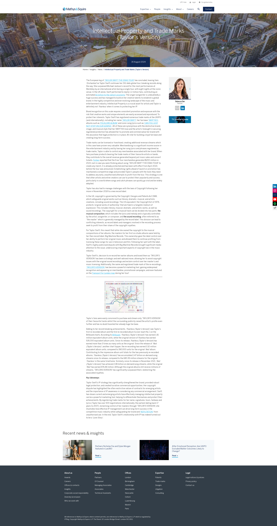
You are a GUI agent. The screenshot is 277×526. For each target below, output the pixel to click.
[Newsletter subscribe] (275, 208)
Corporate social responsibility (76, 493)
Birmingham (130, 481)
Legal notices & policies (195, 477)
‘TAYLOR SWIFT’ (129, 120)
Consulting (159, 493)
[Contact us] (275, 195)
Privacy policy (191, 481)
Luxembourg (130, 501)
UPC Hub (183, 2)
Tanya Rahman (180, 101)
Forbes (96, 160)
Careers (190, 9)
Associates (99, 489)
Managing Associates (103, 485)
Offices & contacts (71, 485)
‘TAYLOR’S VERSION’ (95, 267)
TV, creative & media (180, 119)
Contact (208, 9)
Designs (158, 485)
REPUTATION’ (147, 412)
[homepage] (75, 9)
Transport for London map (103, 273)
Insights (67, 489)
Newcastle (129, 493)
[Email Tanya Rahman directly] (177, 108)
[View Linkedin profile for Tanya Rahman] (182, 108)
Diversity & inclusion (72, 497)
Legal (188, 473)
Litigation (159, 489)
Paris (127, 509)
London (128, 477)
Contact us (190, 485)
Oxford (127, 497)
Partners (98, 477)
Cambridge (129, 485)
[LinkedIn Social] (275, 186)
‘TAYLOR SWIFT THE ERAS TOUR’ (119, 80)
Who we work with (71, 501)
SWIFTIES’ (153, 120)
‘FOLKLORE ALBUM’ (109, 123)
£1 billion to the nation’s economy (110, 95)
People (157, 9)
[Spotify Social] (275, 203)
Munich (128, 505)
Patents (158, 477)
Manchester (129, 489)
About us (68, 473)
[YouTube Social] (275, 199)
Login (194, 2)
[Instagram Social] (275, 190)
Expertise (159, 473)
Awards (67, 477)
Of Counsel (99, 481)
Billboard (116, 335)
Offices (128, 473)
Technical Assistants (103, 493)
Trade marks (160, 481)
